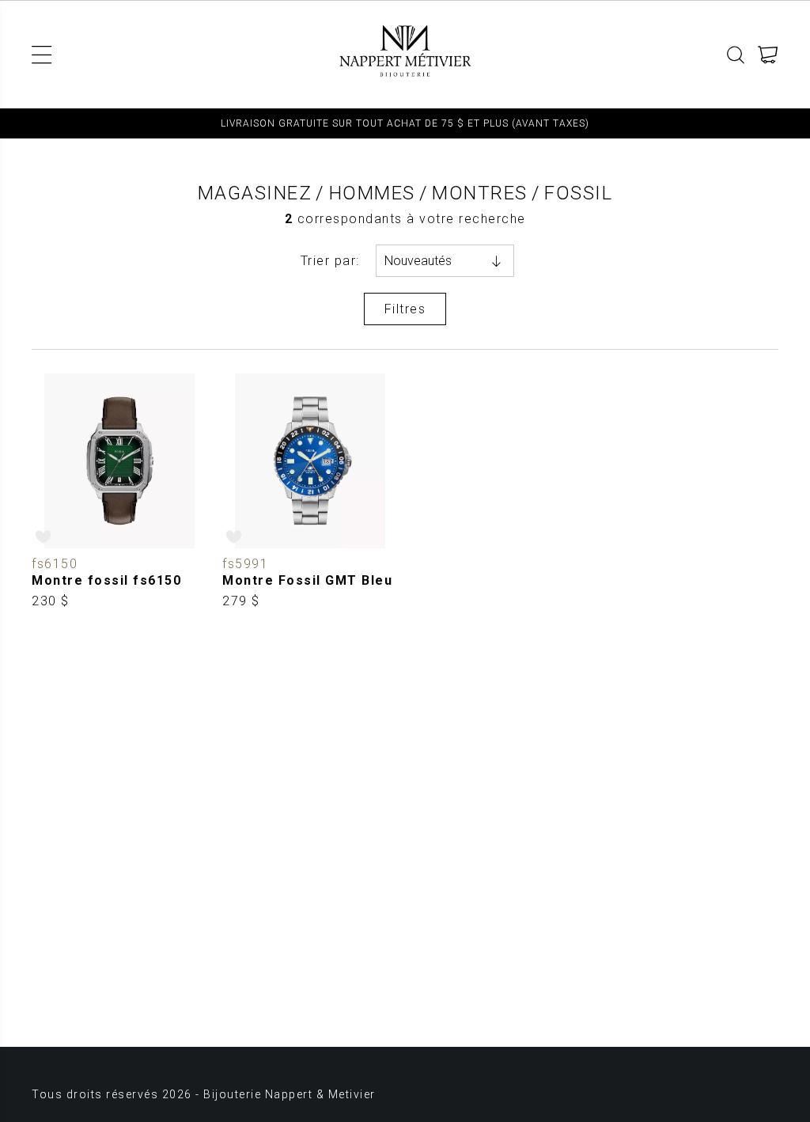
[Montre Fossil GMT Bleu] (309, 491)
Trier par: (330, 260)
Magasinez (255, 193)
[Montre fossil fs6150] (119, 491)
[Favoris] (44, 536)
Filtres (405, 309)
